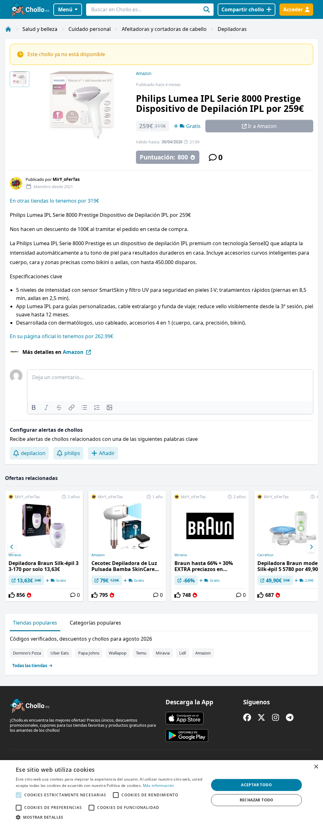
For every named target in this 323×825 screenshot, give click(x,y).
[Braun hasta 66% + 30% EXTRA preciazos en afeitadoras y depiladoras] (210, 546)
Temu (141, 653)
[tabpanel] (161, 650)
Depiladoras (232, 29)
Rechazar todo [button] (256, 800)
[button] (109, 817)
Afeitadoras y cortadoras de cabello (164, 29)
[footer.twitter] (261, 717)
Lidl (182, 653)
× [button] (316, 766)
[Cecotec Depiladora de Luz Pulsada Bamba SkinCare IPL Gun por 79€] (127, 546)
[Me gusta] (12, 595)
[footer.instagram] (275, 717)
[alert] (161, 792)
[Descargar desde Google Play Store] (187, 735)
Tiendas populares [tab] (35, 622)
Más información (158, 785)
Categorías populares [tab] (95, 622)
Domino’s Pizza (27, 653)
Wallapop (117, 653)
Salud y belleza (39, 29)
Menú (65, 9)
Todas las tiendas (29, 665)
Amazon (143, 73)
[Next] (311, 547)
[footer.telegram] (290, 717)
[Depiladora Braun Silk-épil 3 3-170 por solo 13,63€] (44, 546)
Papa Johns (88, 653)
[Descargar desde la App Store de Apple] (184, 718)
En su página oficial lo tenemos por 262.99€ (61, 336)
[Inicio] (8, 29)
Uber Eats (59, 653)
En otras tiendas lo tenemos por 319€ (54, 200)
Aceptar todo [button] (256, 785)
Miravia (15, 555)
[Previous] (12, 547)
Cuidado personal (89, 29)
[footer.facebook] (247, 717)
